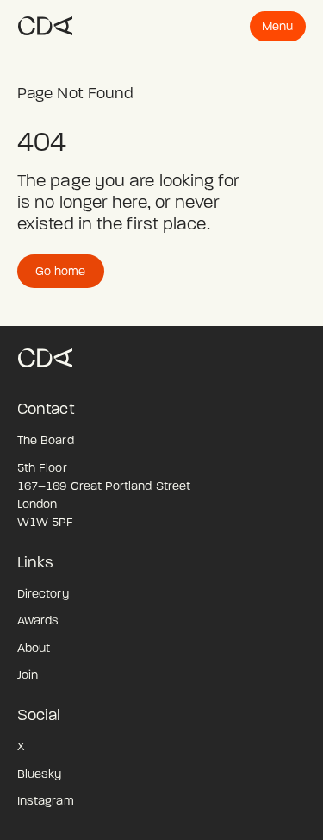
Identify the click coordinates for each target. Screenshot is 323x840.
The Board (45, 440)
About (33, 648)
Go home (60, 271)
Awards (38, 620)
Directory (43, 593)
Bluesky (39, 774)
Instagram (45, 800)
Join (27, 675)
